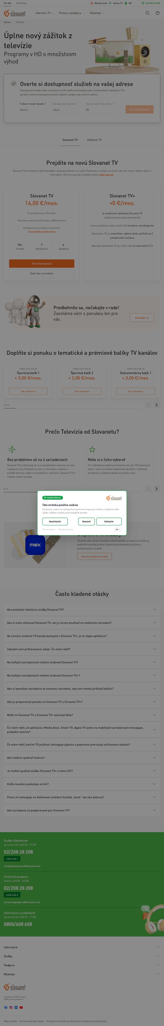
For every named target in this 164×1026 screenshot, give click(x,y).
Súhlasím (109, 521)
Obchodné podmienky (65, 529)
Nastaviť (86, 521)
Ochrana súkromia (48, 529)
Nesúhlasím (55, 521)
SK (117, 529)
